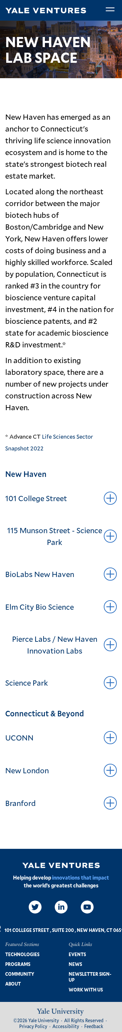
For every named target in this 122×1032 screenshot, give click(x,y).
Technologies (22, 954)
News (75, 964)
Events (77, 954)
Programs (17, 964)
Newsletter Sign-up (90, 977)
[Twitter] (35, 907)
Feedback (93, 1026)
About (13, 984)
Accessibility (65, 1026)
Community (19, 974)
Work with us (86, 990)
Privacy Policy (33, 1026)
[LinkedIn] (61, 907)
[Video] (87, 907)
